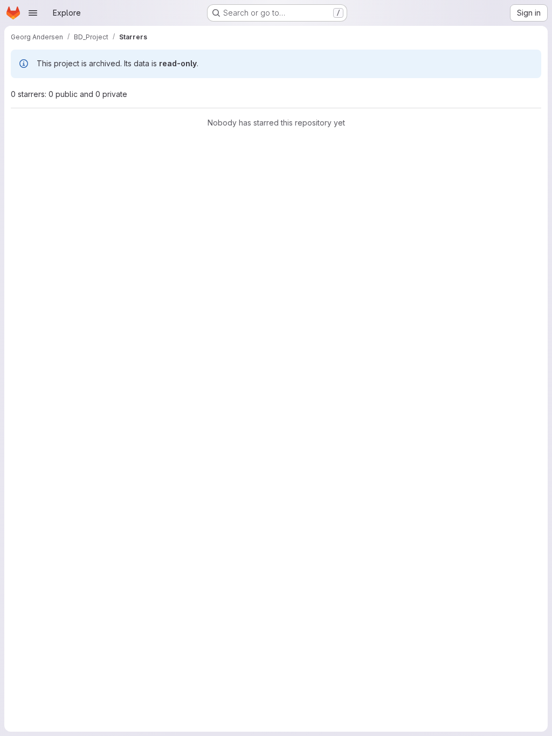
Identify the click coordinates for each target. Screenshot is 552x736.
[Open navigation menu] (33, 13)
